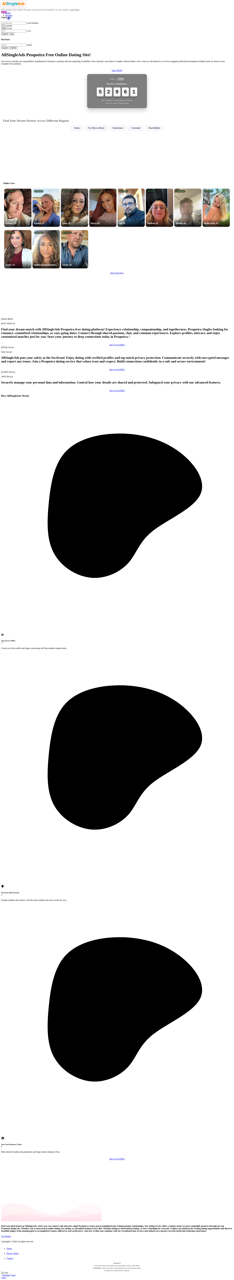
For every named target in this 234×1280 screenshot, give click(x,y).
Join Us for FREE (117, 345)
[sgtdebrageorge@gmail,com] (46, 249)
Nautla (77, 128)
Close (13, 1275)
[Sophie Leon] (216, 208)
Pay (11, 34)
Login (8, 13)
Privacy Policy (12, 1253)
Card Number (32, 23)
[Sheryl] (102, 208)
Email (29, 45)
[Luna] (74, 208)
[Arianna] (46, 208)
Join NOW (117, 70)
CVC (29, 31)
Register (8, 15)
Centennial (135, 128)
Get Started (6, 1236)
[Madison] (159, 208)
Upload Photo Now (118, 659)
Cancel (5, 34)
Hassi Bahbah (154, 128)
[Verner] (74, 249)
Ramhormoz (118, 128)
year (10, 28)
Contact (9, 1258)
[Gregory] (17, 208)
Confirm (13, 48)
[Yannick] (188, 208)
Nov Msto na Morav (96, 128)
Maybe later (117, 664)
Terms (9, 1248)
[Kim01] (17, 249)
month (9, 26)
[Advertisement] (117, 155)
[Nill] (131, 208)
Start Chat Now (117, 273)
